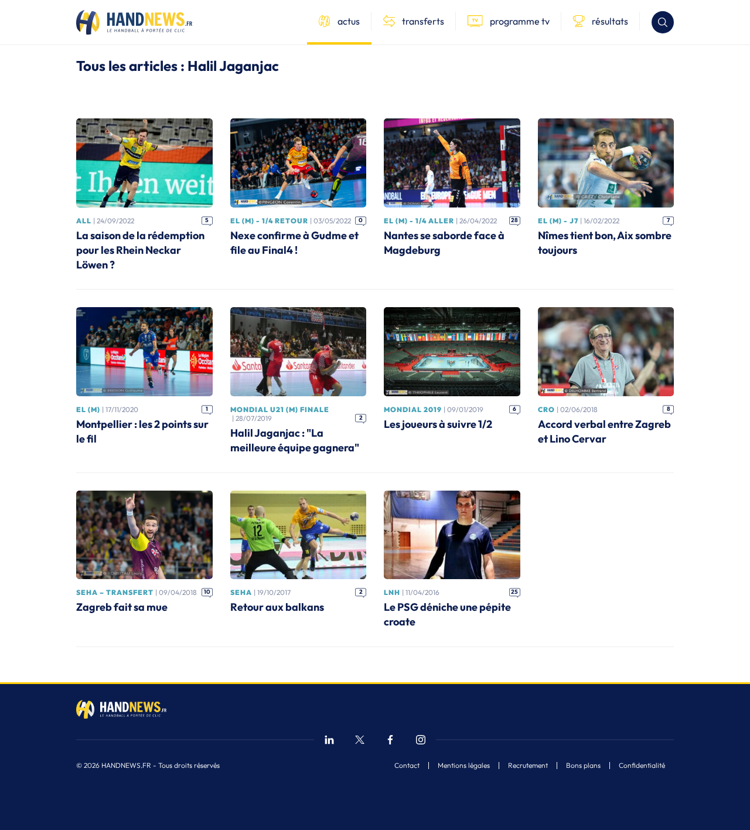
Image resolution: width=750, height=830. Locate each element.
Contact (407, 765)
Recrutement (528, 765)
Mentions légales (464, 765)
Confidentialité (642, 765)
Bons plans (583, 765)
